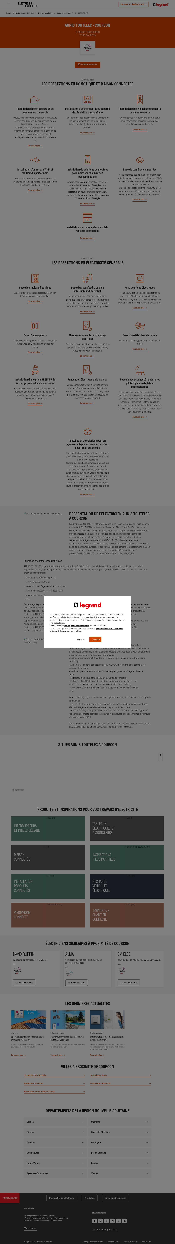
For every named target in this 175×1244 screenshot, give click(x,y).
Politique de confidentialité (76, 625)
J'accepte (95, 639)
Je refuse (81, 639)
